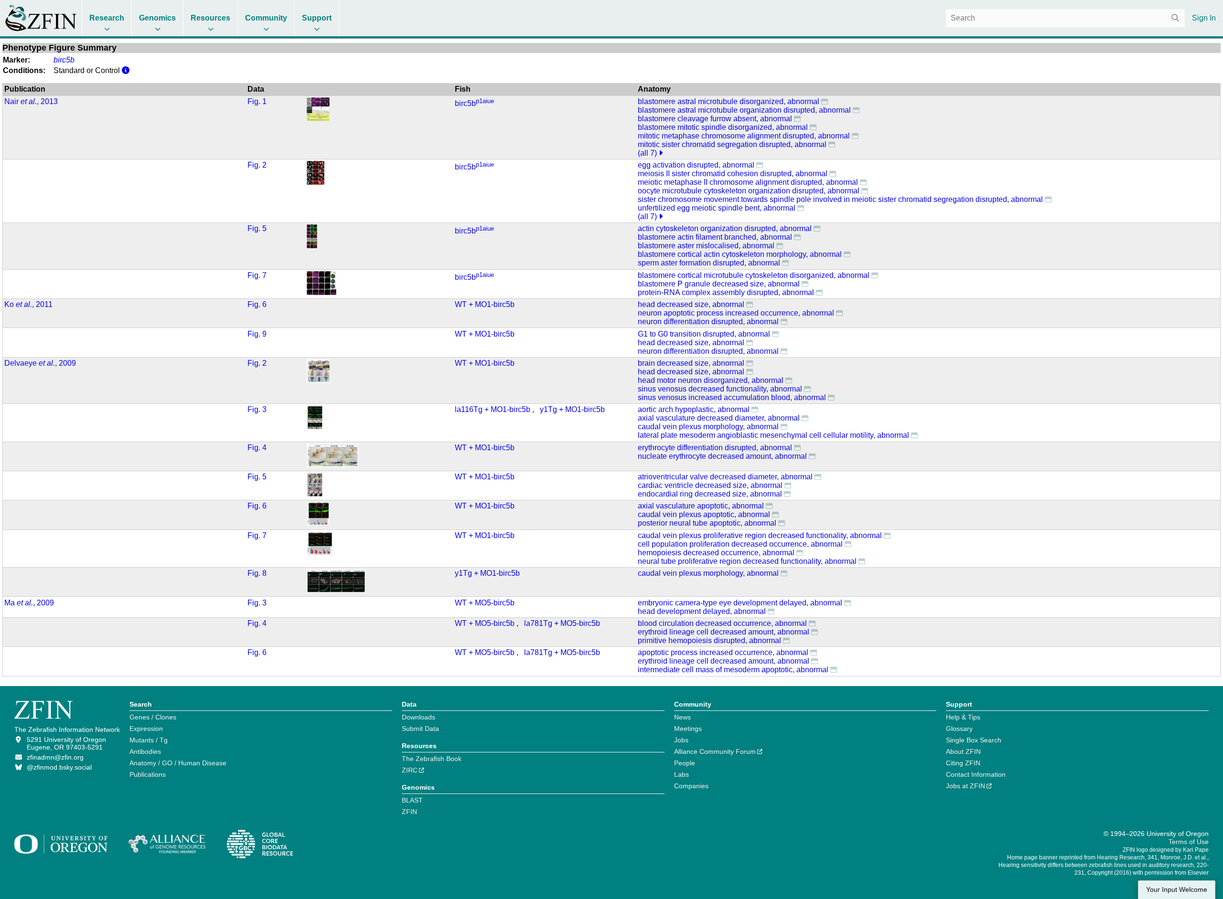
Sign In (1204, 18)
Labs (681, 774)
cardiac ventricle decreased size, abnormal (710, 485)
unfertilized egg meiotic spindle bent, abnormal (716, 208)
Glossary (959, 728)
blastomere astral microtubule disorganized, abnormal (728, 101)
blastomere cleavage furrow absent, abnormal (715, 119)
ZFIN (409, 811)
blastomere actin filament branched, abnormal (715, 237)
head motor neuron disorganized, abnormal (710, 380)
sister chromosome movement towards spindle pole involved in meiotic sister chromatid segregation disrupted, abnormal (840, 199)
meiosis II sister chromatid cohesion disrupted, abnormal (732, 173)
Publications (147, 774)
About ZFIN (963, 751)
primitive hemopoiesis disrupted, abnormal (709, 640)
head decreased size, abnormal (691, 304)
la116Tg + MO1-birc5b (492, 409)
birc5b (474, 103)
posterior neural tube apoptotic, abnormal (707, 523)
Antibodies (145, 751)
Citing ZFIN (963, 763)
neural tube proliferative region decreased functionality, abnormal (747, 561)
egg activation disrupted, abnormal (696, 165)
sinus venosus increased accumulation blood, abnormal (732, 397)
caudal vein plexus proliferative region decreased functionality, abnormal (760, 535)
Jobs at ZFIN (965, 786)
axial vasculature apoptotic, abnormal (701, 506)
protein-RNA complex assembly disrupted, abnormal (726, 292)
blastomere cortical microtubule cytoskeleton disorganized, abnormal (753, 275)
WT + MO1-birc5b (485, 304)
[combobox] (1065, 18)
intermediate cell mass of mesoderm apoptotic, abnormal (733, 670)
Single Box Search (973, 740)
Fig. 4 (257, 448)
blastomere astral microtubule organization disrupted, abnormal (744, 110)
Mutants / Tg (148, 740)
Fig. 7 (257, 275)
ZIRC (410, 770)
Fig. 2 (257, 165)
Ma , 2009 (29, 603)
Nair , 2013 (31, 101)
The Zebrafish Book (431, 758)
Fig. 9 (257, 334)
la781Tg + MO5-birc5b (562, 623)
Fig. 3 (257, 409)
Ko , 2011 (28, 304)
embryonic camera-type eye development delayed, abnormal (740, 603)
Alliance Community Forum (715, 751)
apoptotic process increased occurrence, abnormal (723, 652)
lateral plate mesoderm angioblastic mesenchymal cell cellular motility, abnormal (773, 435)
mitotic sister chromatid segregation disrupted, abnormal (732, 144)
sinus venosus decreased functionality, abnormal (720, 389)
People (684, 763)
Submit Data (420, 728)
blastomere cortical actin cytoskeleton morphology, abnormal (740, 254)
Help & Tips (963, 717)
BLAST (412, 800)
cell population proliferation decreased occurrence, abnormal (740, 544)
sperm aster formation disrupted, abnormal (709, 263)
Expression (146, 728)
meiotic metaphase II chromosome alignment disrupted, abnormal (748, 182)
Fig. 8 (257, 573)
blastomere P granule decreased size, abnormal (719, 284)
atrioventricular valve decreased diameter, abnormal (725, 477)
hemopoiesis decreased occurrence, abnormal (716, 553)
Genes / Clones (152, 717)
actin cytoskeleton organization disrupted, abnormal (725, 228)
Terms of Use (1189, 842)
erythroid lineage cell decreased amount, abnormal (723, 632)
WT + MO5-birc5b (485, 603)
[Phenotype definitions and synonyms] (824, 101)
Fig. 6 (257, 304)
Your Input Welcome (1176, 889)
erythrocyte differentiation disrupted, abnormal (715, 448)
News (682, 717)
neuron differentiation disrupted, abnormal (708, 321)
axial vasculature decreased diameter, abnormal (719, 418)
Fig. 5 (257, 228)
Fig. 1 (257, 101)
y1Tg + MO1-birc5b (572, 409)
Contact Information (976, 774)
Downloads (418, 717)
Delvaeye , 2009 (40, 363)
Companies (691, 786)
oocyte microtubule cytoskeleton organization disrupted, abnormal (748, 191)
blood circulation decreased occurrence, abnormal (722, 623)
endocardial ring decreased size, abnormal (710, 494)
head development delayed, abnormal (702, 611)
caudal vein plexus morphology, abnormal (708, 427)
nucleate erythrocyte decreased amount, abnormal (722, 456)
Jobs (681, 740)
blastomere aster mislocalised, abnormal (706, 246)
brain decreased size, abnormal (691, 363)
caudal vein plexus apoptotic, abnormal (704, 514)
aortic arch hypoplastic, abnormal (694, 409)
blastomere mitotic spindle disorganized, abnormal (723, 127)
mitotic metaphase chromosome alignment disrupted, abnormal (744, 136)
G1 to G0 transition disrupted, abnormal (704, 334)
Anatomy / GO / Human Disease (177, 763)
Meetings (688, 728)
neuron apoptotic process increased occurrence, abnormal (736, 313)
